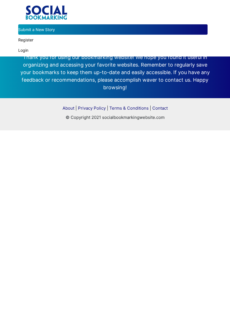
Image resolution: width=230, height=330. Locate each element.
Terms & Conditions (129, 108)
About (68, 108)
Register (25, 39)
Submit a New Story (36, 29)
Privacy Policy (92, 108)
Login (23, 50)
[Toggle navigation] (204, 6)
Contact (160, 108)
